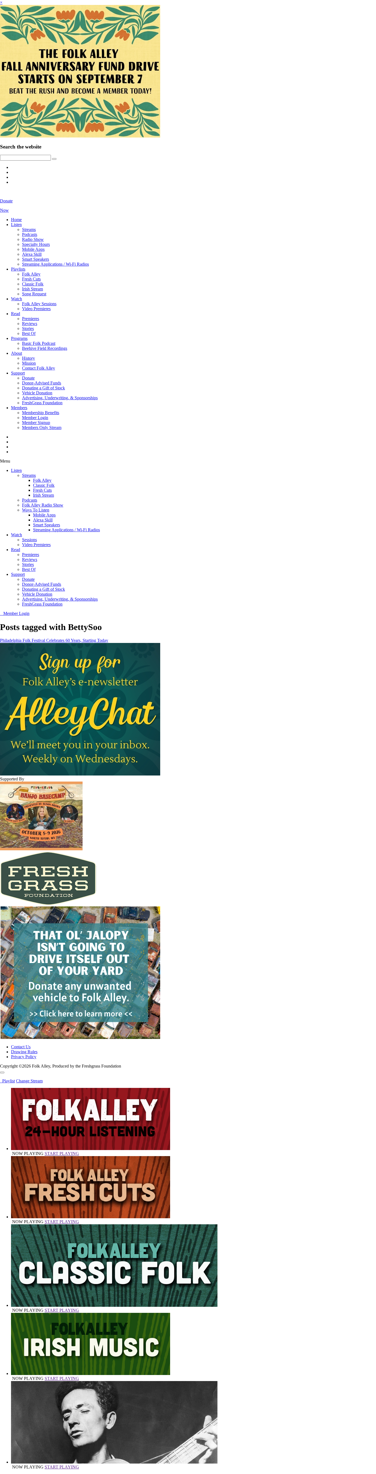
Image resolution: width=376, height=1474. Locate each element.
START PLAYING (62, 1153)
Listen (16, 224)
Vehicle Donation (37, 393)
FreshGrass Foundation (42, 402)
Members (19, 407)
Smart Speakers (35, 259)
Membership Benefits (40, 412)
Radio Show (33, 239)
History (28, 358)
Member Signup (36, 422)
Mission (29, 363)
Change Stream (29, 1081)
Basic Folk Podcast (38, 343)
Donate (28, 378)
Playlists (18, 269)
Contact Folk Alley (38, 368)
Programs (19, 338)
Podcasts (29, 234)
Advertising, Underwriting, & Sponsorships (60, 397)
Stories (28, 328)
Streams (29, 229)
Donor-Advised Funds (41, 383)
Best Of (29, 333)
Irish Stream (32, 289)
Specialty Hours (36, 244)
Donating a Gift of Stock (43, 388)
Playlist (7, 1081)
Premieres (30, 318)
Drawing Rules (24, 1051)
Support (18, 373)
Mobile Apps (33, 249)
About (16, 353)
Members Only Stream (41, 427)
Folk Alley (31, 274)
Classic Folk (32, 284)
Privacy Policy (23, 1056)
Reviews (29, 323)
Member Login (35, 417)
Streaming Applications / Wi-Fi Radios (55, 264)
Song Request (34, 294)
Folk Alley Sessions (39, 303)
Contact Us (21, 1046)
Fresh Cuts (31, 279)
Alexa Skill (32, 254)
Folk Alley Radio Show (42, 505)
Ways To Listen (35, 510)
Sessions (29, 539)
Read (15, 313)
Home (16, 219)
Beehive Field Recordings (44, 348)
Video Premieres (36, 308)
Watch (16, 298)
